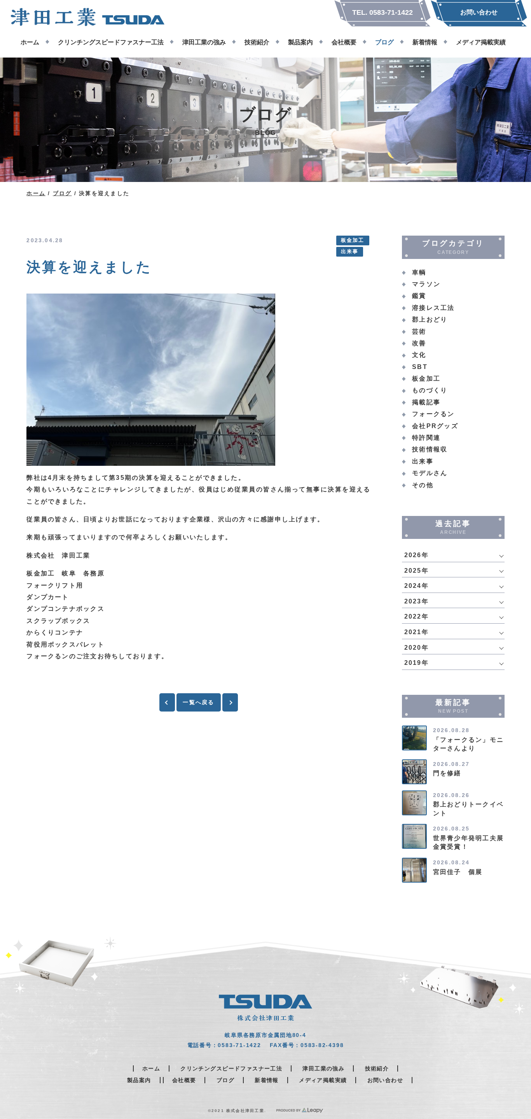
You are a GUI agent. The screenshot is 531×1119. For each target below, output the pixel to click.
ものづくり (429, 390)
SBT (420, 367)
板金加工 (353, 240)
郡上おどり (429, 319)
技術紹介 (377, 1068)
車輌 (419, 272)
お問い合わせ (385, 1080)
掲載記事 (426, 402)
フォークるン (433, 414)
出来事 (350, 251)
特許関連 (426, 437)
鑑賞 (419, 295)
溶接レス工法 (433, 307)
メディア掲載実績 (323, 1080)
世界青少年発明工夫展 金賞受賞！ (472, 842)
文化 (419, 354)
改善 (419, 343)
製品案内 (139, 1080)
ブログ (62, 193)
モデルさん (429, 473)
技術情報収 (429, 449)
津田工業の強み (323, 1068)
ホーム (35, 193)
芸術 (419, 331)
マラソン (426, 284)
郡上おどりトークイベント (468, 808)
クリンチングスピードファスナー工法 (231, 1068)
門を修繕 (447, 773)
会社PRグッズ (435, 426)
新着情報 (267, 1080)
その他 (422, 485)
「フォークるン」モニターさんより (468, 744)
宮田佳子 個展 (458, 872)
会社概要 (184, 1080)
